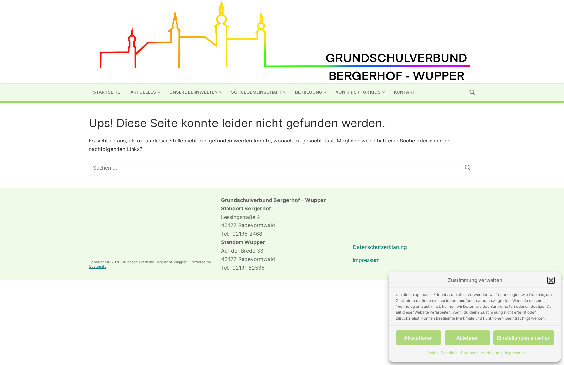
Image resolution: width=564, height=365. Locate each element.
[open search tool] (472, 92)
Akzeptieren (418, 338)
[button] (551, 280)
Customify (97, 266)
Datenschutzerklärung (481, 352)
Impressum (515, 352)
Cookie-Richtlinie (442, 352)
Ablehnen (467, 338)
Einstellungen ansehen (524, 338)
